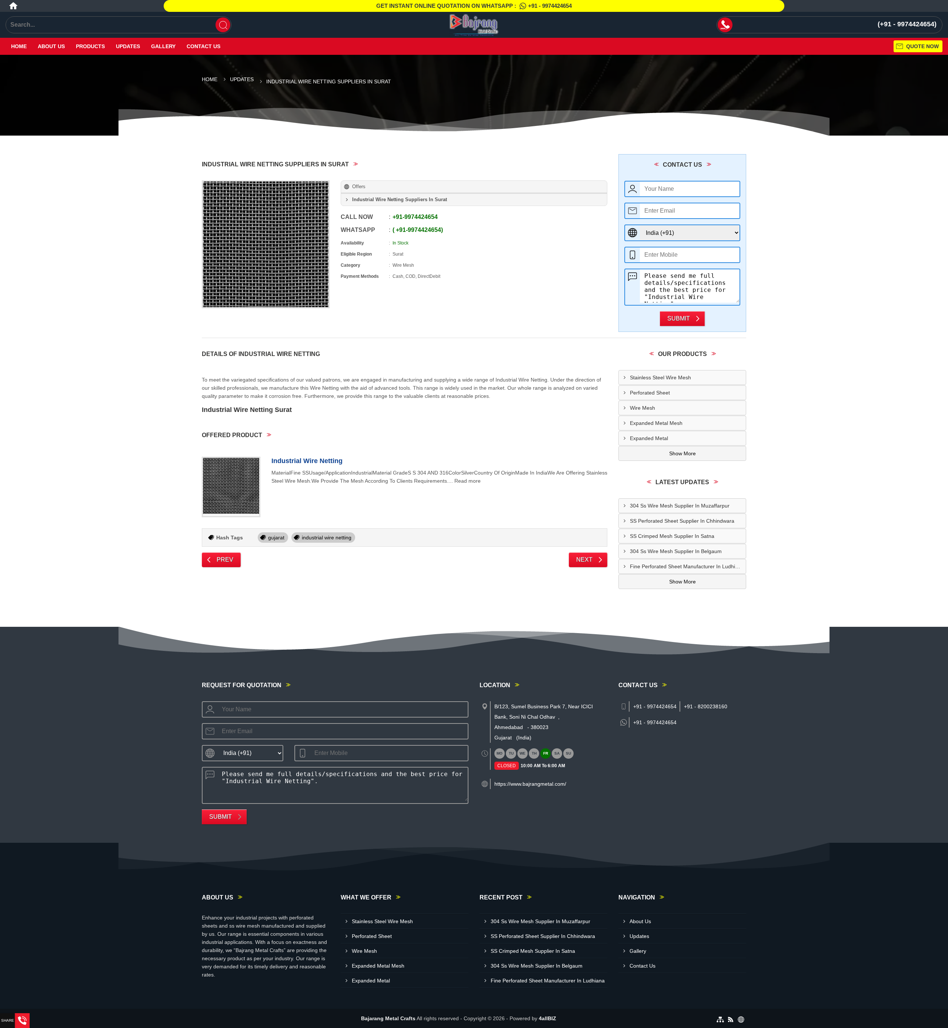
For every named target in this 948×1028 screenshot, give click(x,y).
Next (584, 559)
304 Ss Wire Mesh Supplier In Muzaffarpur (680, 506)
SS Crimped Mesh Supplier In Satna (672, 536)
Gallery (163, 46)
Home (19, 46)
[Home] (13, 6)
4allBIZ (547, 1018)
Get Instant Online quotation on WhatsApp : (474, 6)
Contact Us (203, 46)
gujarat (276, 537)
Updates (128, 46)
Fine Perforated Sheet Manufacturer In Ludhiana (687, 566)
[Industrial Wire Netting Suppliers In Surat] (265, 244)
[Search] (223, 24)
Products (90, 46)
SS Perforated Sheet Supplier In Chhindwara (682, 521)
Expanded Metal (649, 438)
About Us (51, 46)
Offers (358, 186)
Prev (225, 559)
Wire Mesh (642, 408)
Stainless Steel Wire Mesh (660, 377)
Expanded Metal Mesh (656, 423)
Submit (678, 318)
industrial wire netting (326, 537)
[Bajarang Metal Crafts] (474, 25)
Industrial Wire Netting (307, 461)
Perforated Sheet (650, 393)
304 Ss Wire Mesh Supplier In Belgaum (676, 551)
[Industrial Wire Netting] (231, 487)
